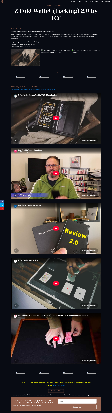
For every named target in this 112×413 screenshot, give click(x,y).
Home (73, 1)
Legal (85, 1)
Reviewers (108, 1)
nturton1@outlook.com (59, 385)
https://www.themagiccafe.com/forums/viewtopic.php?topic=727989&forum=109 (34, 89)
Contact (91, 1)
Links (102, 1)
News (97, 1)
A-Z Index (79, 1)
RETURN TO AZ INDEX (56, 391)
